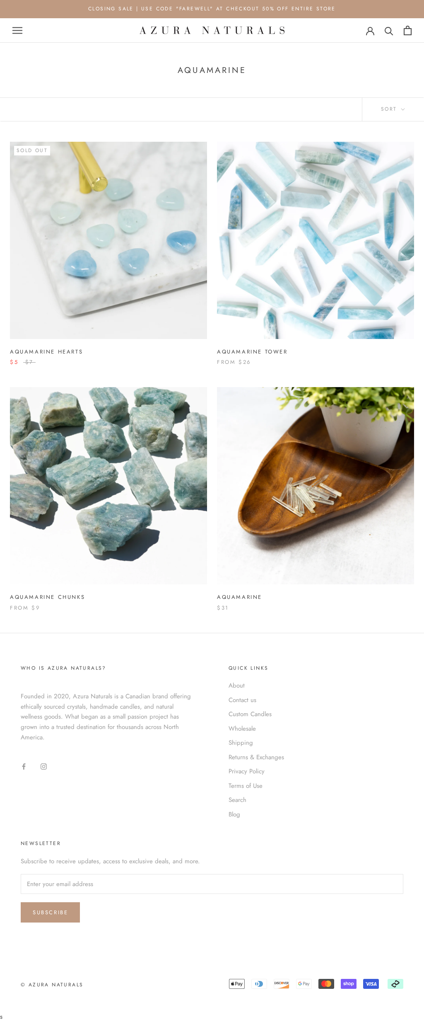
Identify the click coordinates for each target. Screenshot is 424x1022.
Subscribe (50, 912)
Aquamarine (239, 597)
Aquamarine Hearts (46, 352)
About (237, 685)
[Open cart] (408, 30)
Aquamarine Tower (252, 352)
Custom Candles (250, 714)
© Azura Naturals (52, 984)
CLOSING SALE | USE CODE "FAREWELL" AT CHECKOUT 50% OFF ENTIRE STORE (212, 8)
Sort (390, 109)
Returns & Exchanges (256, 757)
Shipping (241, 742)
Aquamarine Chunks (47, 597)
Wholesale (242, 728)
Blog (234, 814)
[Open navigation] (17, 30)
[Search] (389, 30)
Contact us (242, 700)
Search (237, 799)
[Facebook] (24, 766)
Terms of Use (246, 785)
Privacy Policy (247, 771)
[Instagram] (44, 766)
